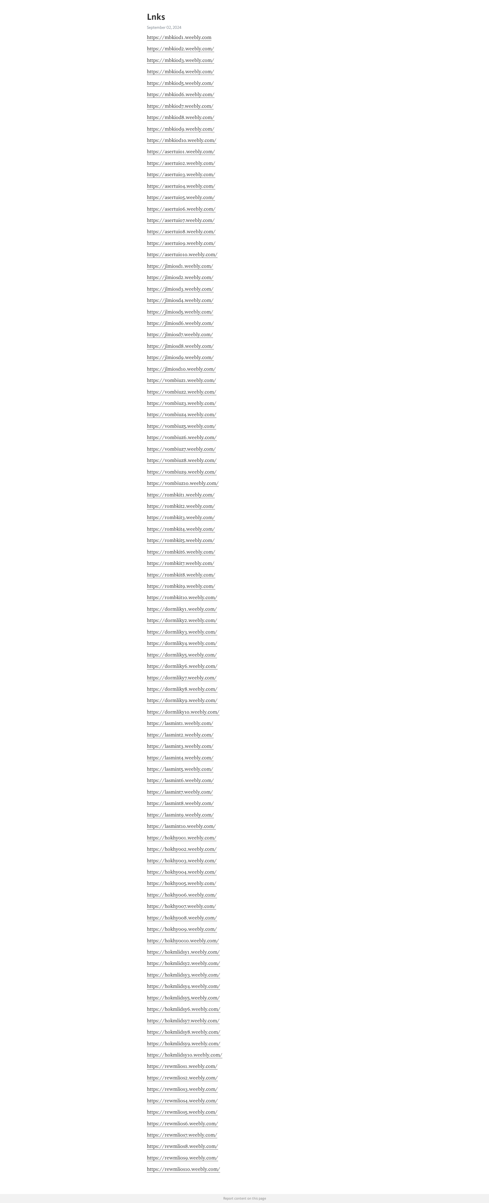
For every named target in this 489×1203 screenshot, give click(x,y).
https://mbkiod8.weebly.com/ (181, 117)
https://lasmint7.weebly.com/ (180, 792)
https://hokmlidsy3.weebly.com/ (183, 975)
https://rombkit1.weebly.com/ (181, 495)
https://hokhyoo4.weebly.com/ (182, 872)
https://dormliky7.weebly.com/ (182, 678)
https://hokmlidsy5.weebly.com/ (183, 998)
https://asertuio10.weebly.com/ (182, 254)
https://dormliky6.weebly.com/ (182, 666)
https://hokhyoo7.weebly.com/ (181, 906)
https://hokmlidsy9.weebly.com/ (183, 1043)
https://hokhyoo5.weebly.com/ (181, 883)
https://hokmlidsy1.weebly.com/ (183, 952)
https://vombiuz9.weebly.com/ (182, 472)
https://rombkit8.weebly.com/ (181, 575)
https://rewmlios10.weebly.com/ (183, 1169)
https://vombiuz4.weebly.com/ (181, 414)
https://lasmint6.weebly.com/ (180, 780)
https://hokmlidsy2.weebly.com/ (183, 963)
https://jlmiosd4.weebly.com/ (180, 300)
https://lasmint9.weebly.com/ (180, 815)
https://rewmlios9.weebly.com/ (182, 1158)
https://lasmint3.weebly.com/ (180, 746)
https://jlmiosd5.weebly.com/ (180, 312)
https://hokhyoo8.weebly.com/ (182, 918)
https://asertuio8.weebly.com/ (181, 231)
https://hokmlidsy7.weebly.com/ (183, 1021)
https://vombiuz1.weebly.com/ (181, 380)
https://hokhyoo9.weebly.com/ (182, 929)
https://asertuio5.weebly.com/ (181, 197)
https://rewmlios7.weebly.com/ (182, 1135)
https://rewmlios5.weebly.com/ (182, 1112)
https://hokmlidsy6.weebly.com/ (183, 1009)
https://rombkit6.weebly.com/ (181, 552)
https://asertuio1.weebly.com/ (181, 151)
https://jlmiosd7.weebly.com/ (180, 334)
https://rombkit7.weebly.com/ (181, 563)
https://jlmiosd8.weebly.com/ (180, 346)
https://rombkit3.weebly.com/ (181, 517)
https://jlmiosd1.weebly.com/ (180, 266)
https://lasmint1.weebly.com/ (180, 723)
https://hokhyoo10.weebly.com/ (183, 941)
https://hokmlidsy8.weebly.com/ (183, 1032)
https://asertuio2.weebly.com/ (181, 163)
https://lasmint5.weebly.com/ (180, 769)
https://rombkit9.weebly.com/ (181, 586)
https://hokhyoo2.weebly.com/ (182, 849)
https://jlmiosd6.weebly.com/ (180, 323)
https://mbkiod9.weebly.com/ (181, 129)
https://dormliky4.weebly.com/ (182, 643)
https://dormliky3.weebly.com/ (182, 632)
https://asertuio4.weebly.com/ (181, 186)
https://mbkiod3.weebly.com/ (180, 60)
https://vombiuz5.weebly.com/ (181, 426)
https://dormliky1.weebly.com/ (182, 609)
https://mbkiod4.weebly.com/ (180, 71)
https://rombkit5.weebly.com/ (181, 540)
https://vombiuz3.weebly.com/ (181, 403)
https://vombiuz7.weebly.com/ (181, 449)
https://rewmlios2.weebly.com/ (182, 1078)
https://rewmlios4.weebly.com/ (182, 1101)
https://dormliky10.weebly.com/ (183, 712)
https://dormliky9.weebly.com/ (182, 700)
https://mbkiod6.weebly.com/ (181, 94)
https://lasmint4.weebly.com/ (180, 758)
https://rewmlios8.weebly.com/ (182, 1146)
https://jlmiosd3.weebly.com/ (180, 289)
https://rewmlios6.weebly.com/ (182, 1123)
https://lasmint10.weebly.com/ (181, 826)
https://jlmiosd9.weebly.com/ (180, 357)
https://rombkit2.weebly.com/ (181, 506)
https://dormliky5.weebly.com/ (182, 655)
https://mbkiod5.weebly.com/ (180, 83)
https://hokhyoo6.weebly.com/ (182, 895)
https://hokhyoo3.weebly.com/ (182, 861)
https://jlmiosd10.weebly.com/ (181, 369)
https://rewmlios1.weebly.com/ (182, 1066)
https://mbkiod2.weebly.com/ (180, 49)
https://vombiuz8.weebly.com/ (182, 460)
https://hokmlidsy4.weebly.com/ (183, 986)
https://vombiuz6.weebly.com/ (182, 437)
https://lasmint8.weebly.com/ (180, 803)
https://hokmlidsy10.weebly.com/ (184, 1055)
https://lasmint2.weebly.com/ (180, 735)
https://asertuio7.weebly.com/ (181, 220)
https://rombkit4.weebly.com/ (181, 529)
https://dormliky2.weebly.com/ (182, 620)
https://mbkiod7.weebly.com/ (180, 106)
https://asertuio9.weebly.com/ (181, 243)
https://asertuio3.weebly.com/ (181, 174)
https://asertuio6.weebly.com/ (181, 209)
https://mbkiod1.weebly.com (179, 37)
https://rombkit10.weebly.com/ (182, 597)
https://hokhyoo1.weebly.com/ (181, 838)
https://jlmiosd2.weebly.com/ (180, 277)
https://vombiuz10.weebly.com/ (183, 483)
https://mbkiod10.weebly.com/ (181, 140)
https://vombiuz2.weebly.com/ (181, 392)
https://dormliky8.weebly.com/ (182, 689)
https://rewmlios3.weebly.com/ (182, 1089)
